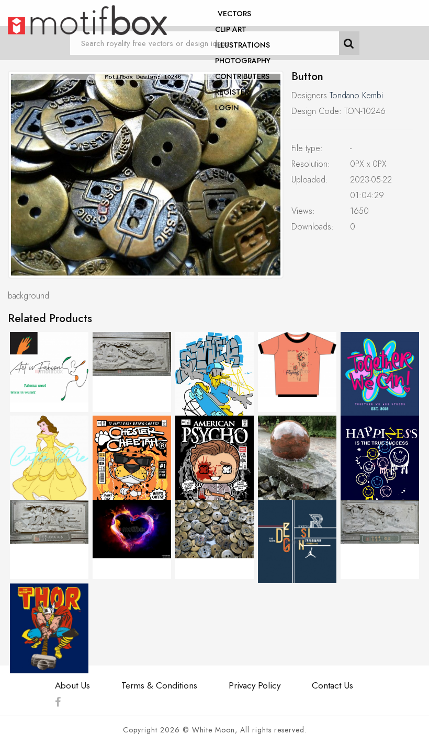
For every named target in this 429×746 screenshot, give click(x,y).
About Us (72, 685)
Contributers (242, 76)
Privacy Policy (254, 685)
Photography (242, 60)
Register (232, 92)
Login (227, 107)
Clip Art (230, 29)
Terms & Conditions (159, 685)
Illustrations (242, 45)
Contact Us (332, 685)
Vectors (234, 13)
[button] (146, 175)
